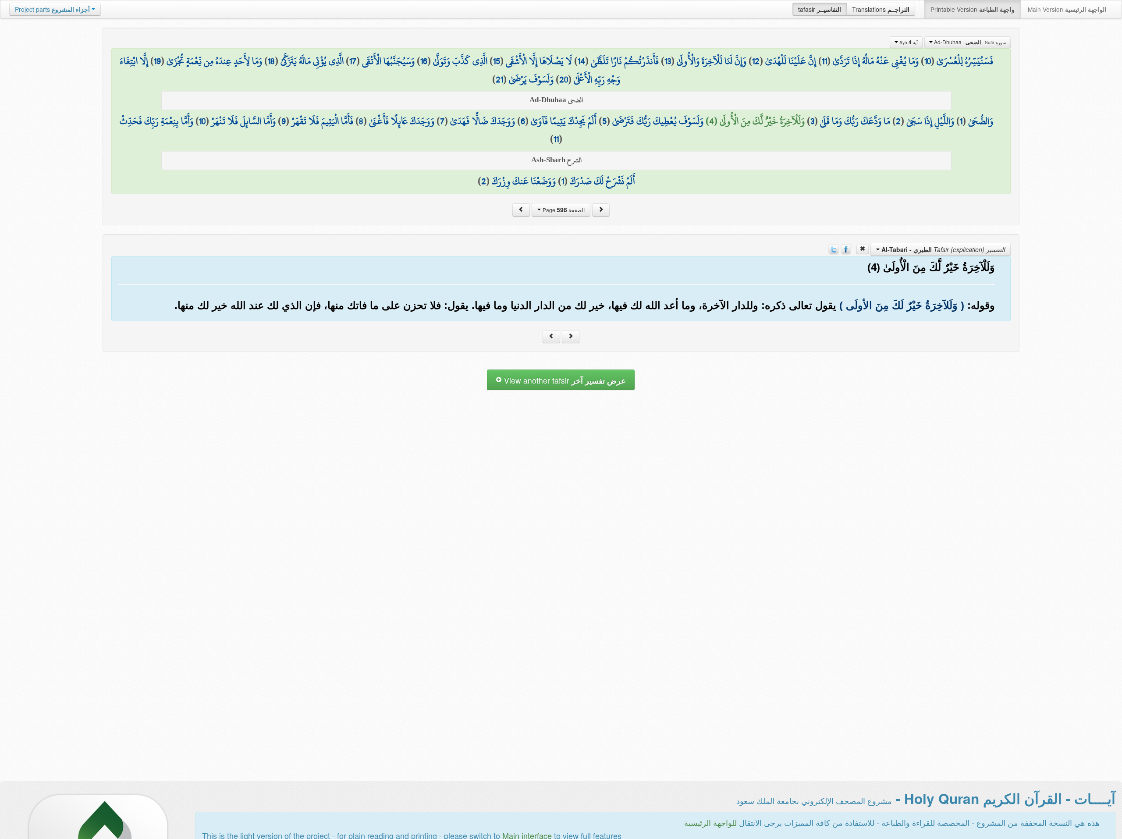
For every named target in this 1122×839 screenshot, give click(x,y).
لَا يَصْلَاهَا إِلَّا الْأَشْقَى (539, 61)
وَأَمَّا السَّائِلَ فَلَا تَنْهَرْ (243, 121)
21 (499, 79)
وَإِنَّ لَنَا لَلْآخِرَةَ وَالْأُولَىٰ (711, 61)
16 (423, 61)
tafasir (819, 9)
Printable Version (972, 9)
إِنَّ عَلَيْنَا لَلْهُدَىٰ (790, 61)
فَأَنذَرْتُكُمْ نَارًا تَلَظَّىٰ (625, 61)
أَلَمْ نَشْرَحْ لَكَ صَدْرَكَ (602, 181)
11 (824, 61)
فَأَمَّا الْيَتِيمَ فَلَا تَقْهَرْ (322, 121)
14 (581, 61)
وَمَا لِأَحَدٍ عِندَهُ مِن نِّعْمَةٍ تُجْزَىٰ (214, 61)
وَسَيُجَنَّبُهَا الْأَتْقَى (388, 61)
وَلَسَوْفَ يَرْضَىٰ (531, 79)
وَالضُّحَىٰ (980, 121)
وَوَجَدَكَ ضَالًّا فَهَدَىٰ (482, 121)
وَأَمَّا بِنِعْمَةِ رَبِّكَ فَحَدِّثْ (156, 121)
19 (157, 61)
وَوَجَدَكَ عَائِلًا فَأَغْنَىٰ (401, 121)
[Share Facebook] (846, 248)
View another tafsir (564, 380)
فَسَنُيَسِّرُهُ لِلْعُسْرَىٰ (965, 61)
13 (667, 61)
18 (271, 61)
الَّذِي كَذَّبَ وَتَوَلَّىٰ (460, 61)
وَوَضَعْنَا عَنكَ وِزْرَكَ (524, 181)
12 (756, 61)
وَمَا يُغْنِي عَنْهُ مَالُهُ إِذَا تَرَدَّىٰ (876, 61)
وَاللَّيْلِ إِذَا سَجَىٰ (930, 121)
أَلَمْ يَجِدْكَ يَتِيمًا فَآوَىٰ (564, 121)
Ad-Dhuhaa (969, 42)
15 (496, 61)
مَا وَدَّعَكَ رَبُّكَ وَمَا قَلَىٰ (855, 121)
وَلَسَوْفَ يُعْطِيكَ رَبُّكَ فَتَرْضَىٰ (657, 121)
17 (352, 61)
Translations (880, 9)
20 (563, 79)
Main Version (1067, 9)
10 (927, 61)
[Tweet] (833, 248)
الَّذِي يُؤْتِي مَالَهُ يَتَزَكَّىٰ (312, 61)
